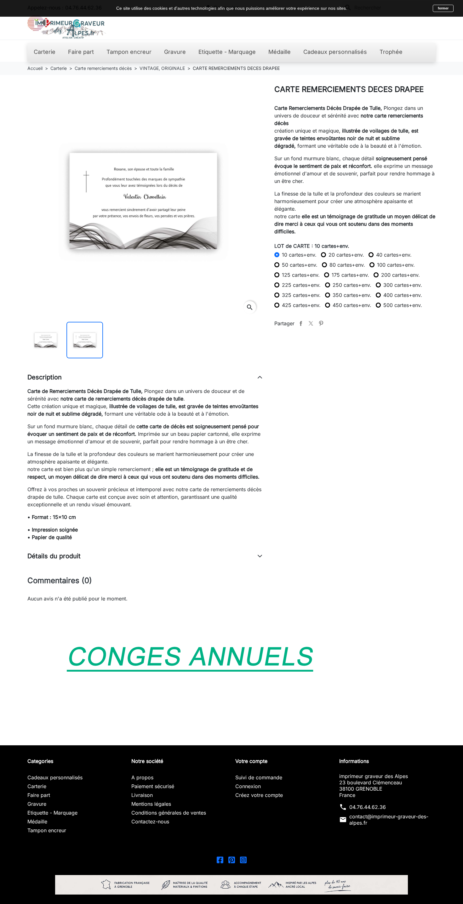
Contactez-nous (150, 821)
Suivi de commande (258, 777)
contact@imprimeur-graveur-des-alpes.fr (388, 819)
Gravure (36, 804)
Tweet (311, 323)
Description (44, 377)
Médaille (37, 821)
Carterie (36, 786)
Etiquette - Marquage (52, 813)
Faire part (38, 795)
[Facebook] (220, 859)
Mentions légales (151, 804)
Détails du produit (54, 556)
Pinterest (321, 323)
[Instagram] (243, 859)
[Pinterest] (231, 859)
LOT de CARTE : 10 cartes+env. (311, 246)
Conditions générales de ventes (168, 813)
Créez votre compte (259, 795)
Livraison (142, 795)
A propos (142, 777)
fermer (443, 8)
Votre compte (251, 761)
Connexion (248, 786)
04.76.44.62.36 (367, 807)
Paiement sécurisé (152, 786)
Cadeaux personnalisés (55, 777)
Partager (301, 323)
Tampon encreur (46, 830)
